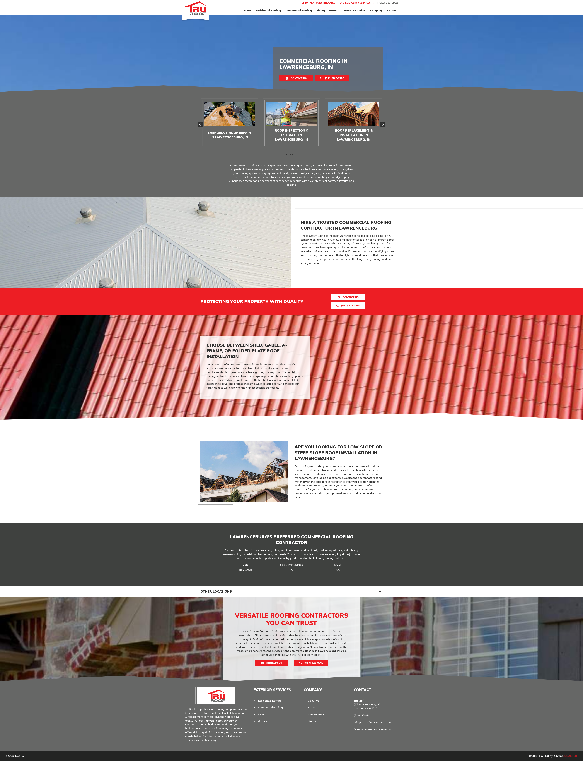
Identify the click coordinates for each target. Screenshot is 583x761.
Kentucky (316, 2)
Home (247, 10)
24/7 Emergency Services (355, 2)
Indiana (329, 2)
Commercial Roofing (299, 10)
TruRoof (358, 700)
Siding (321, 10)
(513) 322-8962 (388, 2)
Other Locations (216, 591)
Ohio (305, 2)
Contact (392, 10)
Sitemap (313, 721)
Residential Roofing (268, 10)
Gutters (334, 10)
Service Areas (316, 714)
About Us (313, 700)
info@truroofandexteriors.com (372, 722)
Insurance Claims (354, 10)
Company (376, 10)
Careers (313, 707)
